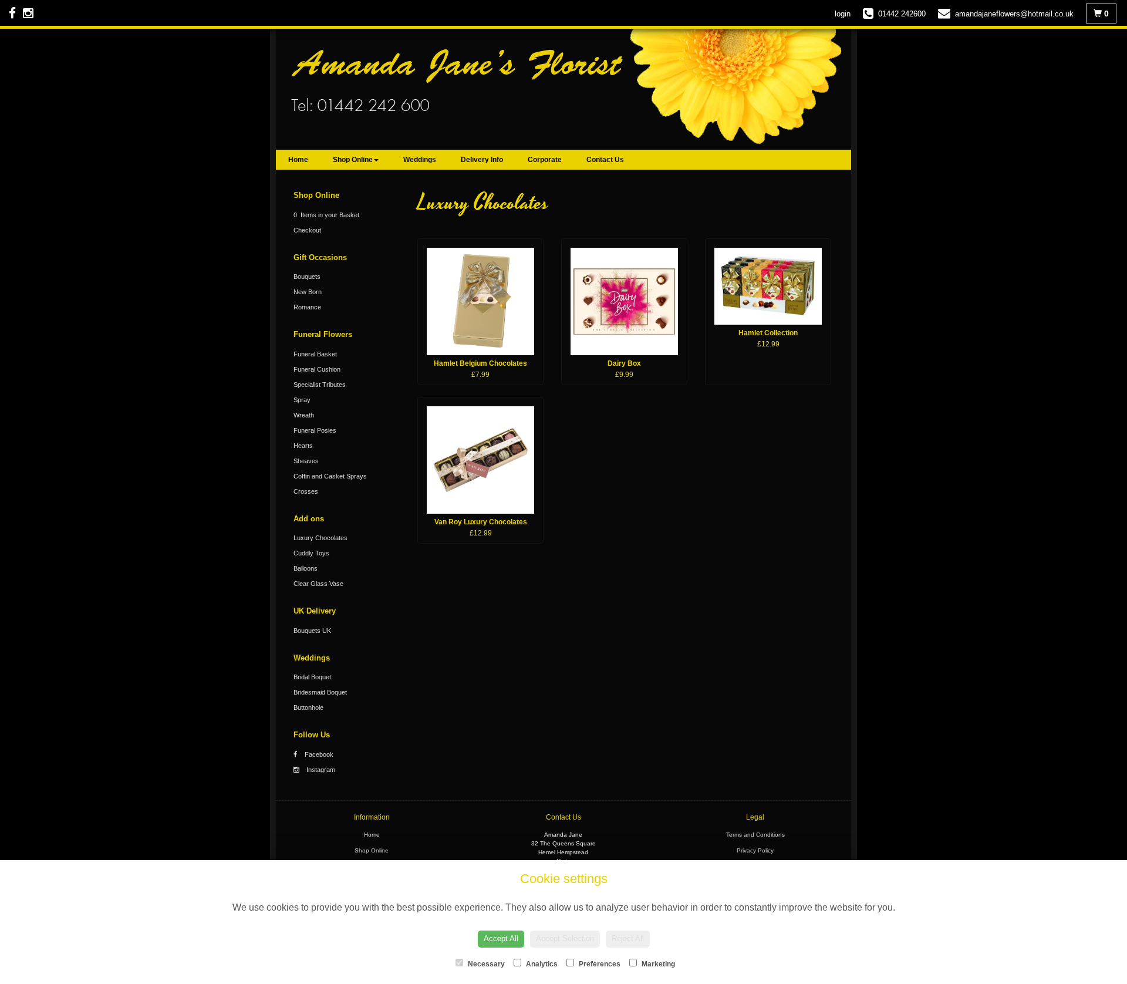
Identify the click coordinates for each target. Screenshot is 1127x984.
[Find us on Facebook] (16, 13)
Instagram (320, 769)
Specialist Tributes (319, 384)
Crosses (305, 491)
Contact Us (605, 160)
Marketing (657, 964)
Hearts (303, 445)
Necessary (485, 964)
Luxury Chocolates (320, 537)
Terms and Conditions (755, 834)
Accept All (501, 938)
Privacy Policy (755, 850)
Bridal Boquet (312, 676)
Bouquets (306, 276)
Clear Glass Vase (318, 583)
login (843, 13)
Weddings (419, 160)
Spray (302, 399)
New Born (307, 291)
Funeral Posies (314, 430)
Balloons (305, 568)
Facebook (318, 754)
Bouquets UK (312, 630)
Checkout (307, 230)
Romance (307, 307)
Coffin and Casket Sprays (330, 476)
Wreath (303, 415)
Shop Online (353, 160)
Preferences (598, 964)
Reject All (628, 938)
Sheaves (306, 460)
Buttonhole (308, 707)
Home (298, 160)
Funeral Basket (315, 354)
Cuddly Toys (311, 553)
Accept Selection (565, 938)
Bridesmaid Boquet (320, 692)
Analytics (541, 964)
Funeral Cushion (316, 369)
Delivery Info (482, 160)
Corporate (545, 160)
